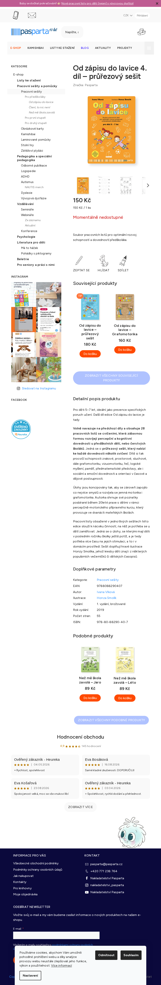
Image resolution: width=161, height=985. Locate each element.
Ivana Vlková (104, 592)
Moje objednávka (24, 894)
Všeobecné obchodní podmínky (34, 863)
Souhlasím (129, 955)
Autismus (25, 182)
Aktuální (28, 225)
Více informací (60, 965)
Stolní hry (25, 145)
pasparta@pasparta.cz (105, 863)
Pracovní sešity (29, 91)
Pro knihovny (21, 887)
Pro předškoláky (33, 96)
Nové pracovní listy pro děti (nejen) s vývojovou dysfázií (96, 3)
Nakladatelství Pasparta (106, 877)
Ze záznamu (31, 220)
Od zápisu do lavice (39, 102)
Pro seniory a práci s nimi (34, 265)
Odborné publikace (32, 165)
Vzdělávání (24, 204)
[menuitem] (14, 48)
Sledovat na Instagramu (38, 388)
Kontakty (18, 881)
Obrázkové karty (30, 128)
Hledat (92, 32)
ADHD (23, 176)
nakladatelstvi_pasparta (106, 884)
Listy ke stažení (27, 80)
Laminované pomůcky (34, 139)
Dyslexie (25, 193)
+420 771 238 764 (102, 870)
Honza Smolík (105, 598)
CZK (125, 15)
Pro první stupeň (33, 117)
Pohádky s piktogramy (34, 253)
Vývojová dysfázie (32, 198)
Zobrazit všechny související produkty (110, 378)
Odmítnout (105, 955)
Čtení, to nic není (38, 107)
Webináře (25, 215)
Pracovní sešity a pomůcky (36, 86)
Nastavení (29, 975)
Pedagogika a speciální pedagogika (33, 158)
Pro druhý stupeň (34, 123)
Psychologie (25, 237)
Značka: (83, 85)
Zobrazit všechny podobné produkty (110, 720)
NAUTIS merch (32, 187)
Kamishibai (26, 134)
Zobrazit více (79, 807)
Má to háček (28, 248)
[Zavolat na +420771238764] (18, 15)
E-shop (17, 74)
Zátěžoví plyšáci (30, 150)
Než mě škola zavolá (40, 112)
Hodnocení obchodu (78, 737)
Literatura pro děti (30, 242)
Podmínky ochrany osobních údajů (36, 869)
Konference (27, 231)
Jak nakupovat (22, 875)
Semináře (25, 209)
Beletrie (22, 259)
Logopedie (26, 171)
